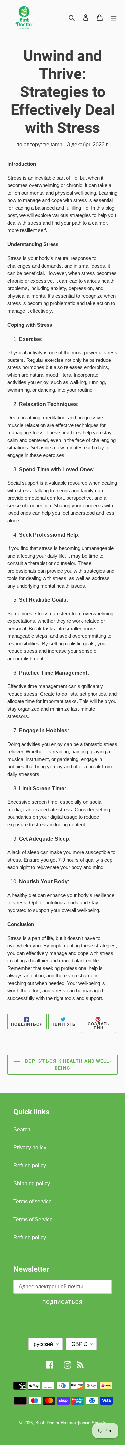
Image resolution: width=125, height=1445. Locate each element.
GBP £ (79, 1344)
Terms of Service (33, 1219)
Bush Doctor (47, 1422)
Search (21, 1129)
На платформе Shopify (83, 1422)
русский (43, 1344)
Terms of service (32, 1201)
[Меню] (114, 17)
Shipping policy (31, 1183)
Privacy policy (29, 1147)
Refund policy (29, 1165)
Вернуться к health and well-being (67, 1064)
